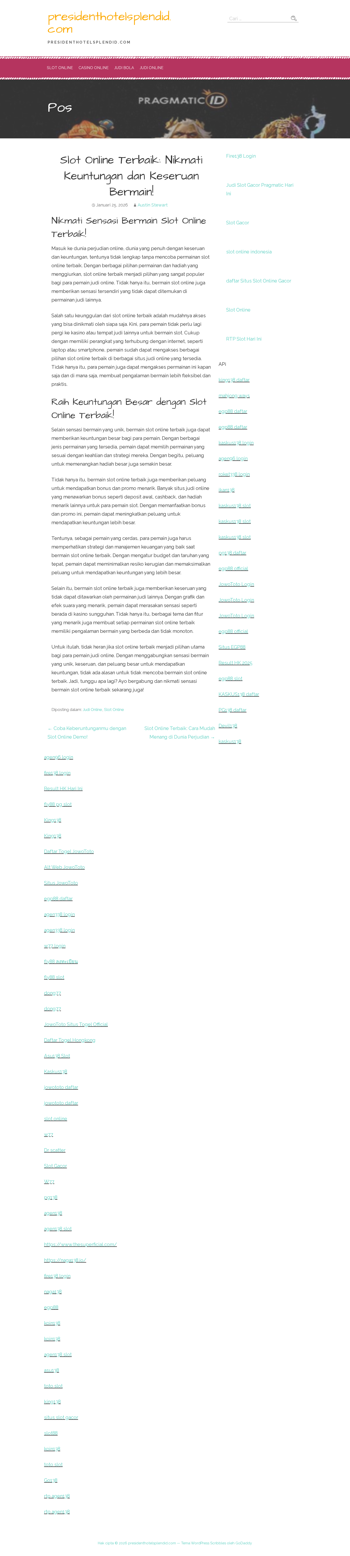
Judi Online (151, 67)
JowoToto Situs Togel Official (76, 1024)
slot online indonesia (249, 252)
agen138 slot (58, 1229)
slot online (55, 1119)
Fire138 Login (241, 156)
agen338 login (59, 914)
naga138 (53, 1291)
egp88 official (233, 568)
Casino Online (94, 67)
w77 (48, 1134)
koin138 (52, 1323)
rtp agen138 (57, 1496)
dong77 (52, 993)
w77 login (54, 946)
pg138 (50, 1197)
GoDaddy (243, 1543)
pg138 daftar (232, 553)
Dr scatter (54, 1150)
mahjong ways (234, 395)
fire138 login (57, 773)
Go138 (50, 1480)
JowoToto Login (236, 584)
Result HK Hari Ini (63, 788)
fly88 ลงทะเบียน (61, 961)
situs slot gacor (61, 1417)
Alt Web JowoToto (64, 867)
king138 (52, 1402)
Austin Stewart (153, 204)
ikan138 (227, 490)
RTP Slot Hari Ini (244, 339)
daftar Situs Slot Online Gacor (258, 281)
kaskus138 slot (235, 506)
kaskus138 (230, 741)
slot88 (51, 1433)
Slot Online (60, 67)
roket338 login (234, 474)
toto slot (53, 1386)
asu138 (51, 1370)
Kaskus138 (55, 1071)
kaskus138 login (236, 443)
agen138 (53, 1213)
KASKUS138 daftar (239, 694)
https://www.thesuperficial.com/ (80, 1244)
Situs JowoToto (61, 883)
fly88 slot (54, 977)
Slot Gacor (237, 223)
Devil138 (228, 726)
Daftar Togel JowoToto (69, 851)
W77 (49, 1181)
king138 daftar (234, 380)
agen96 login (233, 458)
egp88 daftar (233, 411)
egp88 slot (230, 678)
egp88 (51, 1307)
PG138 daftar (232, 710)
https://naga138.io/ (65, 1260)
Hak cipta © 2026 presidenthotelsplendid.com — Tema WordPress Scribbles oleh (166, 1543)
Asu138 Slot (57, 1056)
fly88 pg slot (58, 804)
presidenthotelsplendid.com (109, 23)
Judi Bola (124, 67)
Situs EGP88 (232, 647)
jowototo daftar (61, 1087)
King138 (52, 820)
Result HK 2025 (235, 663)
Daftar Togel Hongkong (69, 1040)
